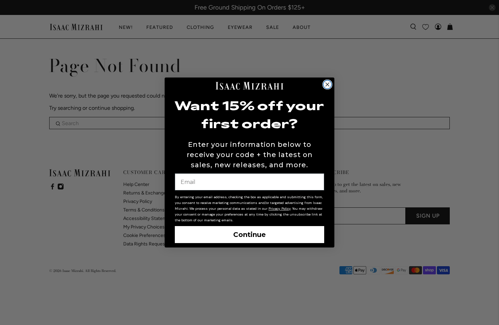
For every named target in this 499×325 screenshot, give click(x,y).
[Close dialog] (327, 84)
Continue (249, 234)
